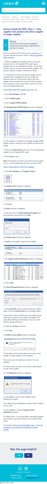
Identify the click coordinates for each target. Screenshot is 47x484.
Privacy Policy (31, 475)
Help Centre (6, 17)
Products (35, 17)
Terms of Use (17, 478)
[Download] (19, 248)
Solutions (15, 17)
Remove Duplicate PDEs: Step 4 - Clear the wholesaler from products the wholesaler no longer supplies (23, 428)
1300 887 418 (15, 475)
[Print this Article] (42, 34)
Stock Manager (25, 17)
